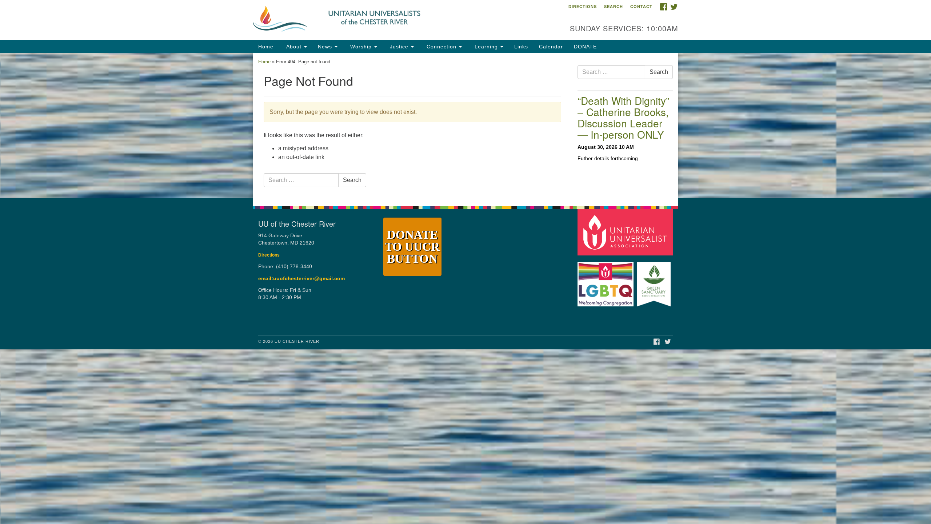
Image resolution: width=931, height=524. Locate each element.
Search (613, 6)
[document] (465, 125)
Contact (641, 6)
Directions (582, 6)
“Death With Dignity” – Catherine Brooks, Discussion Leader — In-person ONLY (623, 117)
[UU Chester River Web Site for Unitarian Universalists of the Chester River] (377, 20)
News (326, 46)
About (293, 46)
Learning (486, 46)
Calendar (551, 46)
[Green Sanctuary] (654, 280)
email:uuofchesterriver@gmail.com (301, 278)
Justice (399, 46)
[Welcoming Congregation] (607, 280)
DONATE (585, 46)
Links (521, 46)
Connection (441, 46)
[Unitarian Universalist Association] (626, 231)
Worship (360, 46)
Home (265, 46)
